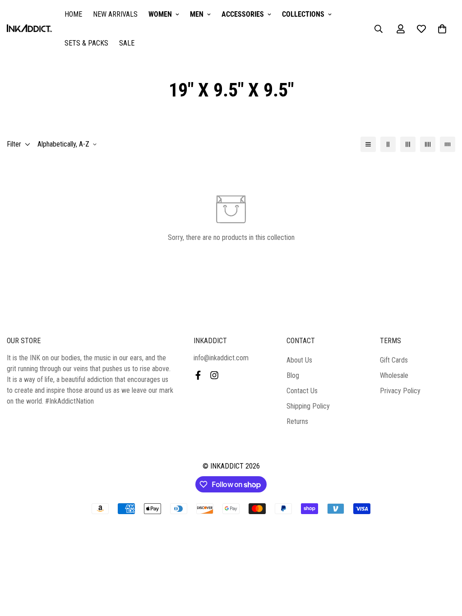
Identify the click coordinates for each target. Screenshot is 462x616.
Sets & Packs (86, 43)
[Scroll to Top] (444, 566)
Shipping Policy (308, 406)
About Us (299, 360)
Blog (292, 375)
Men (196, 14)
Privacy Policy (400, 390)
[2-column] (388, 144)
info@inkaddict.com (221, 358)
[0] (442, 28)
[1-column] (368, 144)
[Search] (378, 29)
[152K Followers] (214, 375)
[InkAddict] (29, 29)
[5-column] (447, 144)
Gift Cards (394, 360)
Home (73, 14)
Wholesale (394, 375)
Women (160, 14)
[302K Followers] (198, 375)
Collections (303, 14)
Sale (126, 43)
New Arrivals (115, 14)
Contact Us (302, 390)
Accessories (243, 14)
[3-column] (408, 144)
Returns (297, 421)
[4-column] (427, 144)
